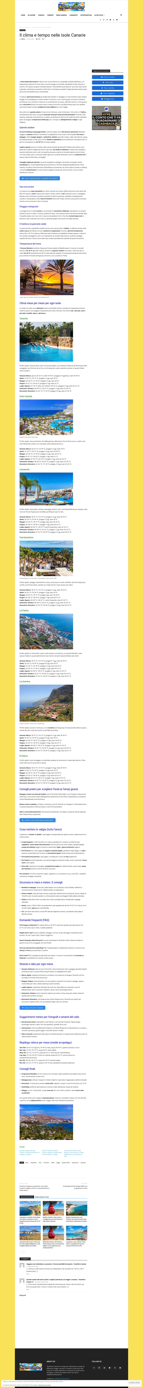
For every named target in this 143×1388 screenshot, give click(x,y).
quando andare (66, 1162)
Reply (27, 1274)
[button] (121, 15)
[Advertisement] (71, 55)
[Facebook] (100, 19)
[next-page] (24, 1251)
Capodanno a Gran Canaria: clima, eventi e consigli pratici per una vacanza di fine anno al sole (75, 1243)
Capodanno (34, 1162)
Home (23, 15)
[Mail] (107, 19)
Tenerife (50, 15)
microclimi (46, 1162)
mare (40, 1162)
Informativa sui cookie (45, 1385)
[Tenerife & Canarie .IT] (71, 6)
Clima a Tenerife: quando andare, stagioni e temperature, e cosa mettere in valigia (52, 1152)
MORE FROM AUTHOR (42, 1197)
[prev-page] (21, 1251)
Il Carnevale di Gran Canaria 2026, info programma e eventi (75, 1187)
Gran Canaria (61, 15)
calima (27, 1162)
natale (52, 1162)
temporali (83, 1162)
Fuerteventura (86, 15)
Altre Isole (98, 15)
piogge (58, 1162)
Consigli (41, 15)
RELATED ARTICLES (27, 1197)
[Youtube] (116, 19)
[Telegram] (110, 19)
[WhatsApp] (46, 75)
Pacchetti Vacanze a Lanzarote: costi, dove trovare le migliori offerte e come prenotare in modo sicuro (34, 1188)
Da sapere (31, 15)
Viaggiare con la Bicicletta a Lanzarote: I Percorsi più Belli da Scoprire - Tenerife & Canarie (56, 1264)
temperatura (75, 1162)
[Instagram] (103, 19)
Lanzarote (73, 15)
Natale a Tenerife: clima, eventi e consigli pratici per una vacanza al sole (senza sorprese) (52, 1219)
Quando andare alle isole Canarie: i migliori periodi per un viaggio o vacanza (30, 1152)
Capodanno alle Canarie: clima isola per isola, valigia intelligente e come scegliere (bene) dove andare (30, 1243)
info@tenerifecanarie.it (61, 1379)
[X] (113, 19)
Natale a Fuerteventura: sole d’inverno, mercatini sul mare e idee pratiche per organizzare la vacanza (76, 1219)
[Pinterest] (42, 75)
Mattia (23, 39)
